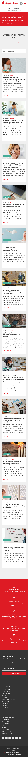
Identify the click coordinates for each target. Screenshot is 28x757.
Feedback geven (6, 693)
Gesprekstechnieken (7, 695)
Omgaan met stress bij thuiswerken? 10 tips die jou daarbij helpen (13, 291)
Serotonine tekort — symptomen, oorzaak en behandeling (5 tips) (11, 248)
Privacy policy (5, 729)
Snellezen (4, 697)
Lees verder (7, 95)
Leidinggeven (5, 703)
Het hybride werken (7, 701)
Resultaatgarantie (6, 731)
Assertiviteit (5, 705)
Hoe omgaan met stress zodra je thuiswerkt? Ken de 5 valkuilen (13, 420)
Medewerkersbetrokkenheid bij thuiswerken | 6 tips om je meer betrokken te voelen (13, 206)
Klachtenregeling (6, 723)
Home (8, 8)
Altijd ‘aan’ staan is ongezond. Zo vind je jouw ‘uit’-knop (13, 164)
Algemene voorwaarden (8, 717)
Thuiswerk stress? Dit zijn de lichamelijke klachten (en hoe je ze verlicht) (13, 122)
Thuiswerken (16, 8)
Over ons (4, 727)
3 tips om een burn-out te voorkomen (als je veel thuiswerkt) (12, 463)
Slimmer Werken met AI (8, 691)
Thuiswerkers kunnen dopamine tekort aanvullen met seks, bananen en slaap (14, 79)
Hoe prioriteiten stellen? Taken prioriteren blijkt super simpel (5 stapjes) (13, 548)
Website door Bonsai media (14, 754)
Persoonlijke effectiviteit (8, 699)
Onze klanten (5, 721)
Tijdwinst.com (15, 748)
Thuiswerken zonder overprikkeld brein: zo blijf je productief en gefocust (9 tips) (13, 377)
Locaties (4, 725)
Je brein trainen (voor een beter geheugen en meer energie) (12, 334)
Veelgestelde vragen (7, 733)
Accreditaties (5, 719)
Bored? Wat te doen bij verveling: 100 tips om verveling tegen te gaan (14, 505)
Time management (6, 689)
